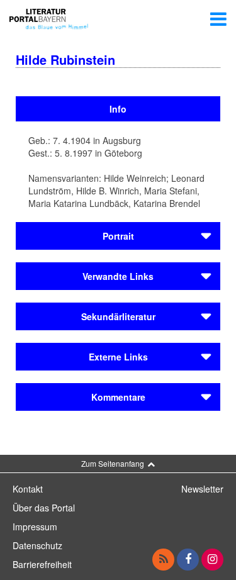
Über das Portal (44, 507)
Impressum (35, 526)
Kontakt (28, 488)
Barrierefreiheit (42, 564)
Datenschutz (37, 545)
